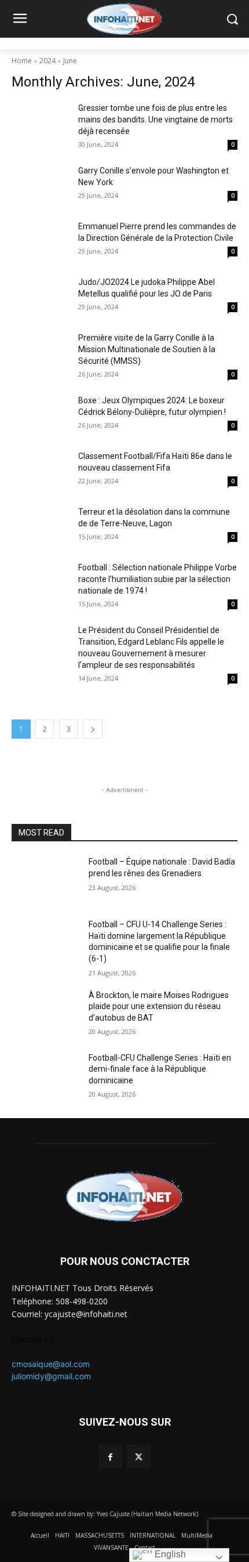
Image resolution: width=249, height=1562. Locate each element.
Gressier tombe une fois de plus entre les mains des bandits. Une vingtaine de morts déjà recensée (155, 119)
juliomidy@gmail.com (51, 1376)
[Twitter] (138, 1456)
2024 (47, 61)
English (169, 1554)
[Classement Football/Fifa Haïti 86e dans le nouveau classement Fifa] (40, 470)
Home (22, 61)
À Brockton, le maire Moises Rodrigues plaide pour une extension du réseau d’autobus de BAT (159, 1006)
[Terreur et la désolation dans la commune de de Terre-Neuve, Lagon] (40, 526)
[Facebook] (110, 1456)
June (70, 61)
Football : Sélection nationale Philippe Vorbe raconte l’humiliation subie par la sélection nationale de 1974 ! (157, 579)
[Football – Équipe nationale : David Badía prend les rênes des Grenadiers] (45, 880)
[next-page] (92, 729)
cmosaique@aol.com (51, 1364)
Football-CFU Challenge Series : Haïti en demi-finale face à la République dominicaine (160, 1069)
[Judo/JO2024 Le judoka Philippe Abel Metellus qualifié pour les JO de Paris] (40, 296)
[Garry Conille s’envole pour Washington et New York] (40, 185)
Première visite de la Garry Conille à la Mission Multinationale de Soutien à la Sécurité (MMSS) (146, 349)
